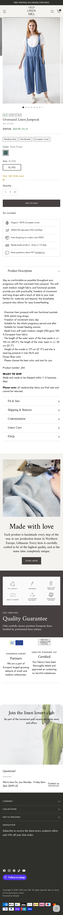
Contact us (40, 252)
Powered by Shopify (11, 895)
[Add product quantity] (15, 192)
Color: (12, 147)
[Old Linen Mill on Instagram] (9, 871)
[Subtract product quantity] (5, 192)
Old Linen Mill (25, 890)
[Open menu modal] (4, 11)
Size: (9, 161)
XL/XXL (12, 167)
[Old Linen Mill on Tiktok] (19, 871)
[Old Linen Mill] (31, 11)
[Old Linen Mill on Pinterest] (14, 871)
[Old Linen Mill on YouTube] (24, 871)
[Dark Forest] (6, 153)
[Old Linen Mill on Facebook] (4, 871)
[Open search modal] (52, 11)
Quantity (7, 185)
